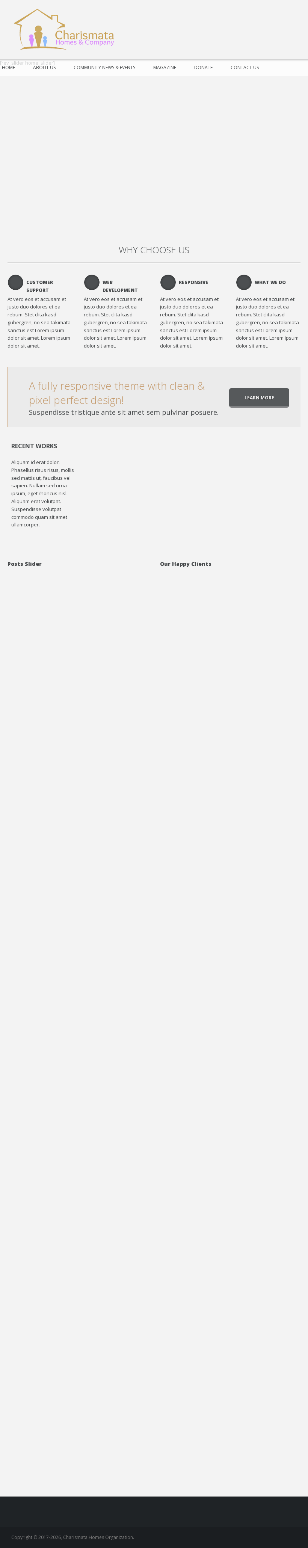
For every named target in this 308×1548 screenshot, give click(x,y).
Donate (203, 67)
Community (123, 1270)
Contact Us (245, 67)
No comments (71, 685)
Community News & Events (104, 67)
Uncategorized (108, 678)
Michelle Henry (81, 966)
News (116, 1110)
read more (63, 696)
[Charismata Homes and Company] (67, 30)
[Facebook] (290, 18)
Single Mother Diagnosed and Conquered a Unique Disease (96, 1254)
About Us (44, 67)
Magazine (164, 67)
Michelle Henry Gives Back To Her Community (96, 662)
